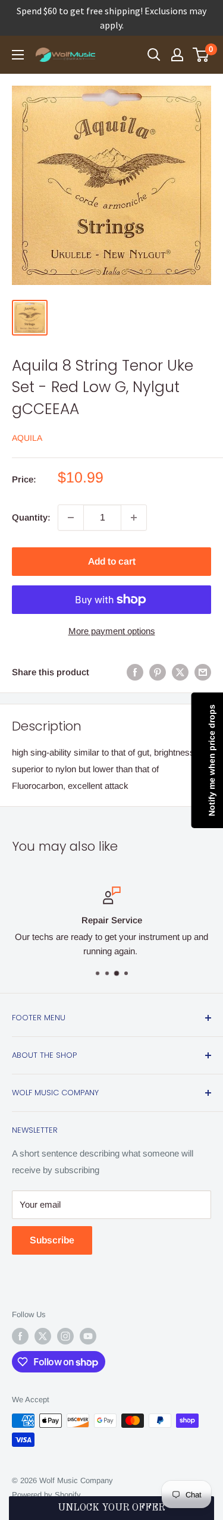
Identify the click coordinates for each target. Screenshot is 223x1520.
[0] (201, 55)
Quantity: (31, 517)
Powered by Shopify (46, 1494)
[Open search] (154, 54)
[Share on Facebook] (135, 672)
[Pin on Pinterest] (157, 672)
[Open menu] (18, 54)
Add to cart (112, 561)
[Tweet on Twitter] (180, 672)
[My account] (177, 54)
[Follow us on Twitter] (42, 1336)
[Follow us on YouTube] (88, 1336)
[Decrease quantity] (70, 517)
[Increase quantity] (133, 517)
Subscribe (52, 1240)
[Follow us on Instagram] (65, 1336)
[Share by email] (202, 672)
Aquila (27, 438)
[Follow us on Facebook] (20, 1336)
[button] (111, 1508)
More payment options (111, 631)
